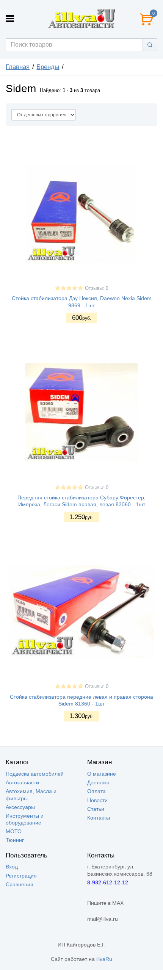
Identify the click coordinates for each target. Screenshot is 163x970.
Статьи (95, 809)
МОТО (14, 831)
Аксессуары (20, 807)
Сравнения (19, 884)
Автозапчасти (22, 782)
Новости (97, 800)
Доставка (98, 782)
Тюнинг (15, 840)
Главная (18, 66)
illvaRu (104, 959)
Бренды (47, 66)
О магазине (101, 774)
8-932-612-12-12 (107, 882)
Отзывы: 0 (96, 288)
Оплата (96, 791)
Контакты (98, 818)
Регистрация (21, 876)
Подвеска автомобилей (35, 774)
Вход (12, 867)
